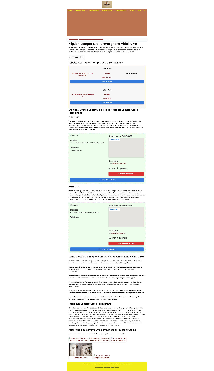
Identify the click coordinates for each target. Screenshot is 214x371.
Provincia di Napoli (94, 10)
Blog (139, 10)
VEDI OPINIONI (107, 81)
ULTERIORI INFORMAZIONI (107, 180)
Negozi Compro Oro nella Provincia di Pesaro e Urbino (91, 39)
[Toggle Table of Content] (81, 57)
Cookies (112, 367)
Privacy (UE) (107, 367)
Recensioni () (107, 77)
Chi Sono (132, 10)
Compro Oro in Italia (73, 39)
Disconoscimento (99, 367)
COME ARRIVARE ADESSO (126, 174)
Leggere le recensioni (119, 163)
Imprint (117, 367)
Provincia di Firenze (121, 10)
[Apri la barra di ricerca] (145, 10)
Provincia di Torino (107, 10)
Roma (70, 10)
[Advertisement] (107, 24)
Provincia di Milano (80, 10)
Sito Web (107, 73)
